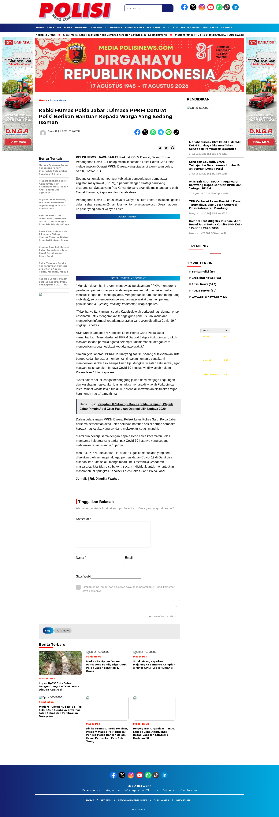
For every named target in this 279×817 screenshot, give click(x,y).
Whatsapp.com (134, 790)
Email (130, 557)
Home (40, 27)
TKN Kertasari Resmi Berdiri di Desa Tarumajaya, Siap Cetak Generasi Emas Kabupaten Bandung (214, 205)
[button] (160, 148)
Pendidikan (210, 27)
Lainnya (226, 27)
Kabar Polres (134, 27)
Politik (173, 27)
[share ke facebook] (138, 134)
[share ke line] (169, 134)
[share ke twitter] (146, 134)
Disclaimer (161, 800)
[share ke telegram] (162, 134)
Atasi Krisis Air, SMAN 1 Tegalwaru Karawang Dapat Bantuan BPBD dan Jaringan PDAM (215, 185)
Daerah (96, 27)
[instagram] (202, 9)
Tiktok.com (153, 790)
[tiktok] (227, 9)
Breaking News (206, 278)
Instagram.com (113, 790)
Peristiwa (54, 27)
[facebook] (185, 9)
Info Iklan (183, 800)
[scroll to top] (267, 811)
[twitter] (194, 9)
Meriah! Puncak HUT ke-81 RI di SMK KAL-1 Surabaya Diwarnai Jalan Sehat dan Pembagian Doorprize (215, 145)
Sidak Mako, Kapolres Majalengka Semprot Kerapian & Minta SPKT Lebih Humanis (96, 34)
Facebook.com (92, 790)
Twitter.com (170, 790)
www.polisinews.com (210, 297)
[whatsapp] (219, 9)
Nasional (81, 27)
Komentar (83, 519)
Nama (81, 557)
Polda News (113, 27)
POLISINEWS (204, 290)
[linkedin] (236, 9)
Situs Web (83, 576)
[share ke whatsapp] (154, 134)
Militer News (190, 27)
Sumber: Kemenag (215, 378)
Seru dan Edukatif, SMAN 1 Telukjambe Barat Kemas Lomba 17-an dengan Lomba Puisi (214, 165)
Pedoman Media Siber (132, 800)
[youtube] (211, 9)
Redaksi (105, 800)
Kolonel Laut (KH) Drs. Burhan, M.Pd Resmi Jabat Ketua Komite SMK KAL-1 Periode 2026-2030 (215, 224)
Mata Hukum (156, 27)
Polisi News (63, 630)
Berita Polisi (203, 271)
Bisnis (68, 27)
